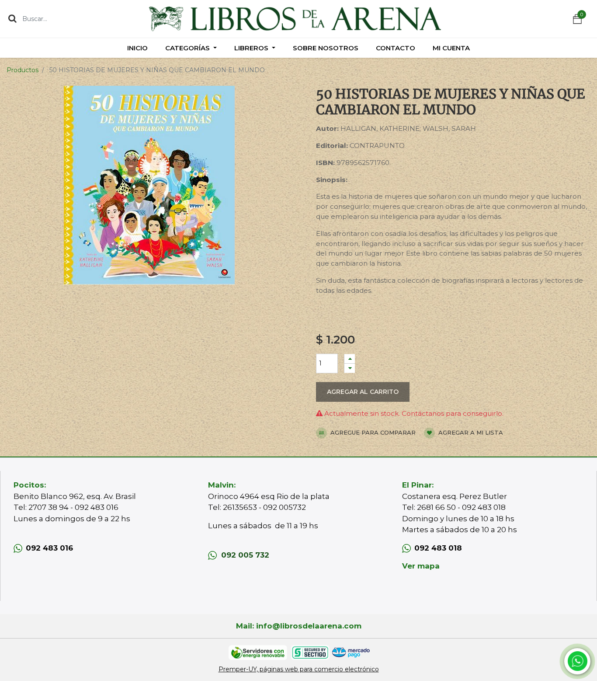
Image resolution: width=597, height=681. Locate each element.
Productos (22, 70)
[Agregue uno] (349, 358)
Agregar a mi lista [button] (470, 432)
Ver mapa (421, 566)
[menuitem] (137, 48)
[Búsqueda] (12, 18)
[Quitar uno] (349, 368)
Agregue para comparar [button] (372, 432)
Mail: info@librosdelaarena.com (298, 625)
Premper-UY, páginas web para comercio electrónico (299, 669)
